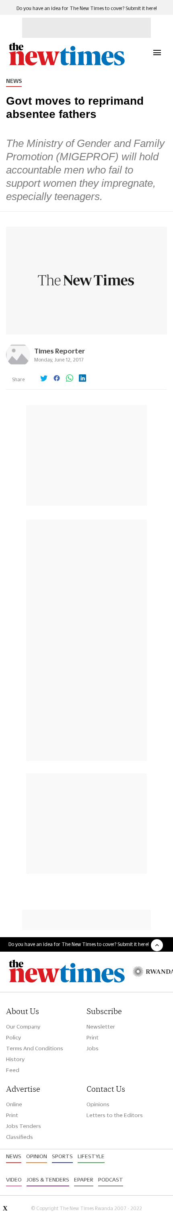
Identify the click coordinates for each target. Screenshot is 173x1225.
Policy (13, 1037)
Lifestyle (91, 1156)
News (14, 81)
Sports (62, 1156)
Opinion (36, 1156)
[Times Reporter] (18, 364)
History (15, 1059)
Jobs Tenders (23, 1126)
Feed (12, 1070)
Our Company (23, 1026)
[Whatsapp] (69, 379)
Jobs (92, 1048)
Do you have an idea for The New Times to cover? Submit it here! (86, 8)
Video (14, 1179)
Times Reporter (59, 351)
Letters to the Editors (114, 1115)
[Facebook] (56, 379)
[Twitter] (43, 379)
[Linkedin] (82, 379)
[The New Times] (66, 64)
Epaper (83, 1179)
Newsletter (100, 1026)
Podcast (110, 1179)
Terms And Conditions (34, 1048)
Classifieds (19, 1137)
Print (92, 1037)
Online (14, 1104)
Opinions (97, 1104)
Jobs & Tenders (48, 1179)
